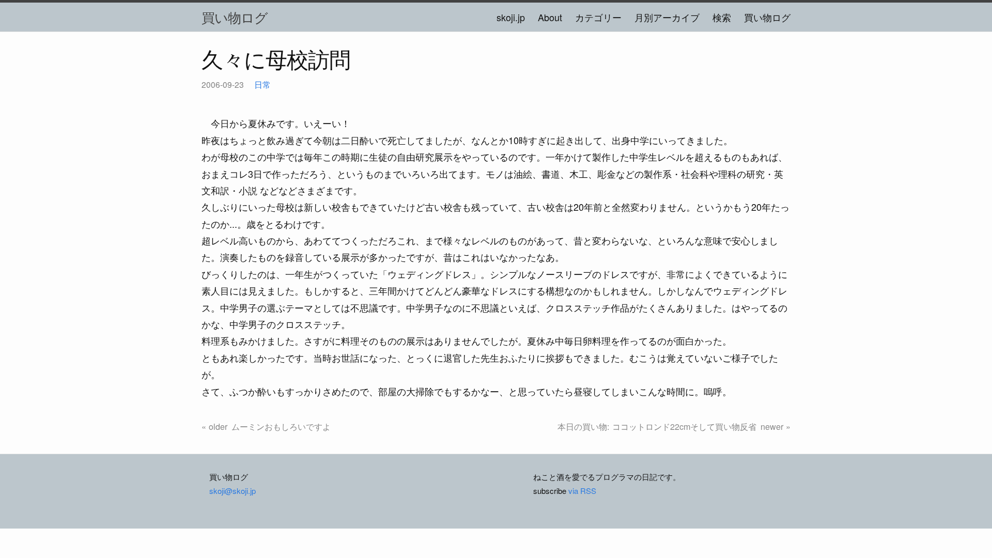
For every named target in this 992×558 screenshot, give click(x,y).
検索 (721, 17)
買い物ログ (235, 16)
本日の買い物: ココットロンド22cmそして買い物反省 (656, 426)
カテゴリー (598, 17)
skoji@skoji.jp (232, 490)
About (550, 17)
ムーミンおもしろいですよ (281, 426)
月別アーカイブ (667, 17)
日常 (262, 84)
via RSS (582, 490)
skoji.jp (511, 17)
